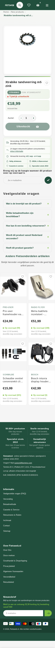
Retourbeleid (8, 582)
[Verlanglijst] (29, 5)
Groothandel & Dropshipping (15, 561)
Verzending (8, 499)
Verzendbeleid (9, 577)
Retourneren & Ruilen (12, 515)
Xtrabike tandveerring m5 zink (18, 15)
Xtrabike (14, 92)
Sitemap (6, 531)
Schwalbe (8, 375)
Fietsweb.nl (14, 629)
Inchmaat (7, 520)
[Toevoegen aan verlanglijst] (47, 83)
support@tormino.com (23, 463)
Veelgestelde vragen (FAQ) (14, 493)
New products (17, 12)
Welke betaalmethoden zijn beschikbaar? (27, 215)
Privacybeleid (9, 566)
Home (6, 12)
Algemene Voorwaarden (13, 571)
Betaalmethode (9, 504)
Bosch (34, 375)
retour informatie (16, 151)
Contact (6, 526)
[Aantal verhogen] (33, 118)
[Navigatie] (47, 5)
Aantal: (11, 118)
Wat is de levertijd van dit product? (27, 203)
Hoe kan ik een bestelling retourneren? (27, 225)
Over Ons (7, 550)
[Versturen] (48, 613)
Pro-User (8, 307)
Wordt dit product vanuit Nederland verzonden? (27, 237)
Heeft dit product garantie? (27, 247)
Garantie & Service (11, 510)
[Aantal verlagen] (21, 118)
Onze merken (9, 555)
